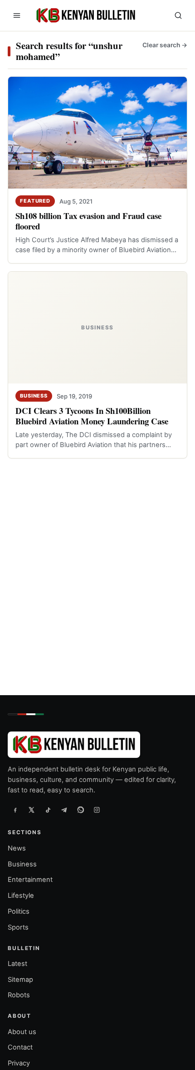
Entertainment (30, 880)
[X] (31, 809)
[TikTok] (47, 809)
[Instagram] (96, 809)
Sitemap (20, 979)
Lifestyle (21, 895)
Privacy (19, 1063)
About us (22, 1032)
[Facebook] (15, 809)
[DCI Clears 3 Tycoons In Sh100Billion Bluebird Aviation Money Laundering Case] (97, 327)
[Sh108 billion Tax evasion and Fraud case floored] (97, 133)
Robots (19, 995)
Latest (17, 964)
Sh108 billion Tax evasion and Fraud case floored (88, 220)
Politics (18, 911)
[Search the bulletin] (178, 15)
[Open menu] (17, 15)
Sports (18, 927)
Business (34, 396)
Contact (20, 1047)
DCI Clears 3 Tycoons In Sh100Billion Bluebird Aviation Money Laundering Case (91, 416)
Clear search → (164, 45)
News (17, 848)
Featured (35, 201)
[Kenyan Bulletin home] (84, 15)
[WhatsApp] (80, 809)
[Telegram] (64, 809)
